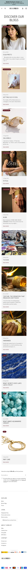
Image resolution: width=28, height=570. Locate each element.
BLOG (2, 501)
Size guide (3, 532)
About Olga (4, 503)
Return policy (4, 517)
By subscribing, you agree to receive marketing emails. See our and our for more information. (14, 480)
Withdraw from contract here (9, 520)
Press (2, 505)
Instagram (3, 545)
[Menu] (2, 8)
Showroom (4, 541)
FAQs (2, 528)
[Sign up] (25, 475)
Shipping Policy (4, 512)
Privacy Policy (14, 480)
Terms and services (5, 515)
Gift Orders (3, 534)
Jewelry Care (4, 530)
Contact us (3, 543)
